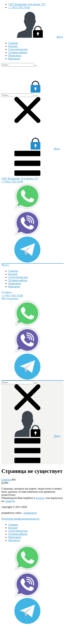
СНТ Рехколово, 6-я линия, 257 (26, 4)
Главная (13, 43)
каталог (40, 497)
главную (10, 501)
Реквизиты (14, 55)
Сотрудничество (18, 49)
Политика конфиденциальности (20, 518)
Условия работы (17, 52)
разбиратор (30, 512)
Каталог (13, 46)
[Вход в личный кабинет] (27, 91)
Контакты (14, 58)
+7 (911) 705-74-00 (19, 7)
